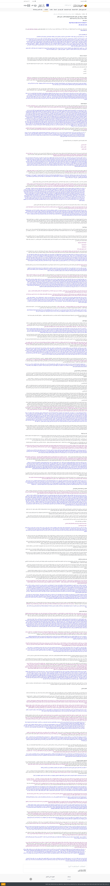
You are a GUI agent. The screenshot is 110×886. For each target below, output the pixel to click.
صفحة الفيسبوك (83, 1)
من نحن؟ (53, 879)
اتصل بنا (33, 1)
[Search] (47, 5)
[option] (81, 871)
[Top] (86, 14)
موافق (3, 884)
